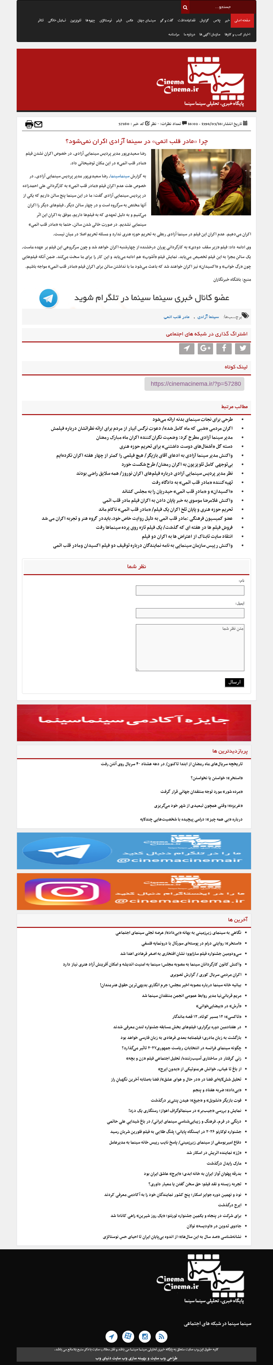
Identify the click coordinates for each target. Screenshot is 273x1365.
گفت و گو (166, 20)
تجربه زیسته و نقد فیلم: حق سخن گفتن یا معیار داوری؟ (194, 1184)
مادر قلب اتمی (176, 317)
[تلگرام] (112, 1337)
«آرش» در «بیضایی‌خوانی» (218, 1006)
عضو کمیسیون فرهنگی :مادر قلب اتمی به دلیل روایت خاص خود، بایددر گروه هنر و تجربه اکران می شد (137, 518)
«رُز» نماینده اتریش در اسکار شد (213, 1153)
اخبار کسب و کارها (237, 34)
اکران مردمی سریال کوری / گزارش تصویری (205, 975)
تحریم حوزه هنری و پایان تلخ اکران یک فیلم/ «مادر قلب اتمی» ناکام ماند (166, 509)
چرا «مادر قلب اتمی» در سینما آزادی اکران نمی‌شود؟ (137, 141)
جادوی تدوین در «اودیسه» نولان (214, 1226)
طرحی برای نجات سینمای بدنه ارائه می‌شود (192, 419)
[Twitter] (242, 348)
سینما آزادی (208, 317)
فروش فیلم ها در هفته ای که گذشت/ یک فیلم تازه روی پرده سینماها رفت (164, 527)
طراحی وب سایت (163, 1358)
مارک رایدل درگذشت (224, 1163)
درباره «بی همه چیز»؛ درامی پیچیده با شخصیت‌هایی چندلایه (191, 819)
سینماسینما (120, 176)
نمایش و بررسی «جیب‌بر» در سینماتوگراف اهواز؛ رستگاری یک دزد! (185, 1111)
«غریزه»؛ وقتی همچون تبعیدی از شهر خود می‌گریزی (198, 806)
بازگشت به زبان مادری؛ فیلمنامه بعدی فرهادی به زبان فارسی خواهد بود (181, 1038)
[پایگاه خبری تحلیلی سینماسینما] (136, 82)
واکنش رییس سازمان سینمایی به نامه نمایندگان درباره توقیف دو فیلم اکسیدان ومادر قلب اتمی (143, 545)
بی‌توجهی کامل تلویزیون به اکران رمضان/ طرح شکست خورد (177, 464)
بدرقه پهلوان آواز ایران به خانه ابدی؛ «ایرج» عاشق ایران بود (192, 1174)
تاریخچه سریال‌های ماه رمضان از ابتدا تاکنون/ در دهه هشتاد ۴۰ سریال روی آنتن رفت (172, 764)
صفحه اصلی (242, 20)
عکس (129, 20)
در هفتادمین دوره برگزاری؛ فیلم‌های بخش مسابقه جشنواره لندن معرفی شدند (177, 1027)
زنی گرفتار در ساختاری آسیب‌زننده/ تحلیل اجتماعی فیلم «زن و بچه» (183, 1058)
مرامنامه (173, 34)
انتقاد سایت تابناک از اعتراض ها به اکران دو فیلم (187, 536)
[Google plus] (205, 348)
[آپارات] (128, 1337)
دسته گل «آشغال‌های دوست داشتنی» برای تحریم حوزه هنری (176, 446)
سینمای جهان (146, 20)
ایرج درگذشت (229, 1205)
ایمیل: (239, 603)
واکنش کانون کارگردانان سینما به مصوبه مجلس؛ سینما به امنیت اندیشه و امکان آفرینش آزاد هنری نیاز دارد (152, 964)
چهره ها (90, 20)
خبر (227, 20)
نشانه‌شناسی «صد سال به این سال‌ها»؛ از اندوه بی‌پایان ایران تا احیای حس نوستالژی (172, 1237)
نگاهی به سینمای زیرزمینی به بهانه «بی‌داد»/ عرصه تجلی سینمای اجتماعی (178, 933)
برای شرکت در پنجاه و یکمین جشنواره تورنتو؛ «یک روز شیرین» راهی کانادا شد (176, 1216)
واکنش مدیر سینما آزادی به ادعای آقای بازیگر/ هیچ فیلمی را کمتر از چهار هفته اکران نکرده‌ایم (144, 455)
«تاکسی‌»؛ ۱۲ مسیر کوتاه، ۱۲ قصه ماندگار (206, 1017)
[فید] (161, 1337)
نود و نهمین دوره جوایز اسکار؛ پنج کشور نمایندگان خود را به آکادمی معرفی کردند (172, 1195)
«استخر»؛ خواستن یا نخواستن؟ (217, 778)
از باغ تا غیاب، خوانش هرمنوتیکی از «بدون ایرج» (199, 1069)
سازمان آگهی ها (209, 34)
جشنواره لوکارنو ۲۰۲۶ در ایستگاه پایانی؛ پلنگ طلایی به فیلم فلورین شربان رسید (175, 1132)
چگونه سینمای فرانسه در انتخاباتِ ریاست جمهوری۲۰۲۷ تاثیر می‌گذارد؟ (181, 1048)
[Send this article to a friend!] (38, 124)
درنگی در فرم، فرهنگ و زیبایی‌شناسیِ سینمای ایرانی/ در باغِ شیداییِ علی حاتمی (174, 1121)
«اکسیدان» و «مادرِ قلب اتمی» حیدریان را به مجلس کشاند (177, 491)
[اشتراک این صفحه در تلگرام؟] (186, 348)
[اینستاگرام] (145, 1337)
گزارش (204, 20)
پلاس (216, 20)
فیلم (119, 20)
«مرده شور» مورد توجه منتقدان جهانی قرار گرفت (201, 792)
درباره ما (189, 34)
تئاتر (41, 20)
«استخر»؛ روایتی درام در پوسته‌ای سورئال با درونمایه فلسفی (191, 943)
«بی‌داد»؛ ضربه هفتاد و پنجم (217, 1090)
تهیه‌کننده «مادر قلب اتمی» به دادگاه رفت (192, 482)
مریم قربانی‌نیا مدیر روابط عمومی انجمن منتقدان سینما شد (191, 996)
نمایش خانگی (57, 20)
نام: (241, 580)
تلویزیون (75, 20)
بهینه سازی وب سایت (129, 1358)
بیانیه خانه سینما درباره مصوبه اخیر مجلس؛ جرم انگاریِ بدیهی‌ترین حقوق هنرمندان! (170, 985)
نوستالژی (106, 20)
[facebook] (224, 348)
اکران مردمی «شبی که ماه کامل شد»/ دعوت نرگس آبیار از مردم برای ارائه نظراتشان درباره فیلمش (142, 428)
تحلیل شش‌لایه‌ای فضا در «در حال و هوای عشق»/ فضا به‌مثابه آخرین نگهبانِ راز (176, 1079)
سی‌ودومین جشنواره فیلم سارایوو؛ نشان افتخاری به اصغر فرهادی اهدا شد (180, 954)
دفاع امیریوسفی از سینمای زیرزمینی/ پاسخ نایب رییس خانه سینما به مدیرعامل (175, 1142)
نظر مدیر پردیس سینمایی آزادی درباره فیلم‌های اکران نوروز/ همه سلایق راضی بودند (154, 473)
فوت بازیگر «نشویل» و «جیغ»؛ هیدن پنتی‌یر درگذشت (196, 1100)
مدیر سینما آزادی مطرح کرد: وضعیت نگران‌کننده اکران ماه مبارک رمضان (164, 437)
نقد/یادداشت (186, 20)
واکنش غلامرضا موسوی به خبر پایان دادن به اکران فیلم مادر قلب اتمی (168, 500)
